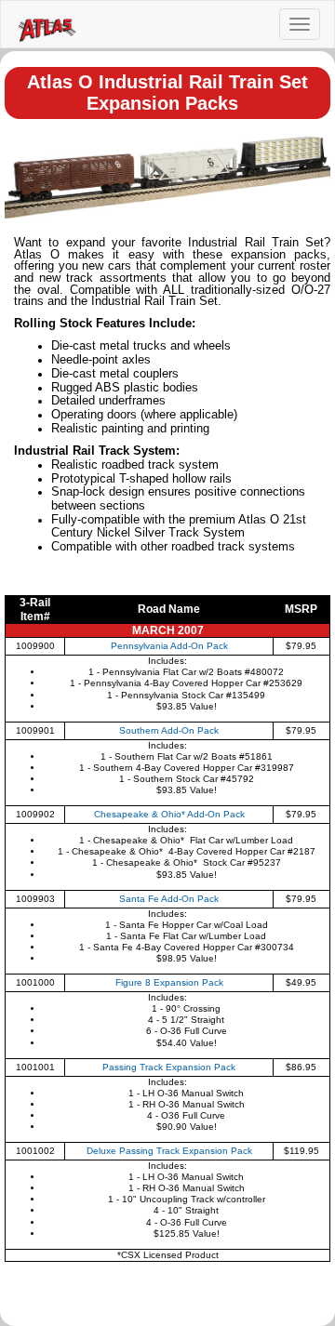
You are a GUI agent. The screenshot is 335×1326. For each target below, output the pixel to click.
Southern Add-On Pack (169, 730)
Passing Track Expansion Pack (168, 1067)
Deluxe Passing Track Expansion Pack (169, 1151)
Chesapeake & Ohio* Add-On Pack (169, 814)
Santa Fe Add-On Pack (169, 899)
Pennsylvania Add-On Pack (169, 646)
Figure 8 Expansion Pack (169, 982)
